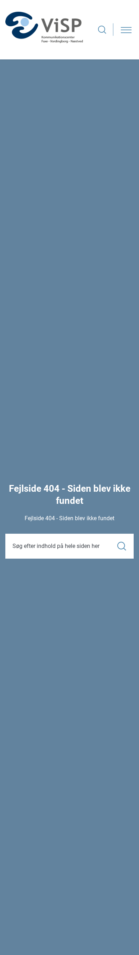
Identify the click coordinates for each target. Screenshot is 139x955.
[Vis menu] (126, 30)
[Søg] (121, 546)
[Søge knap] (102, 30)
